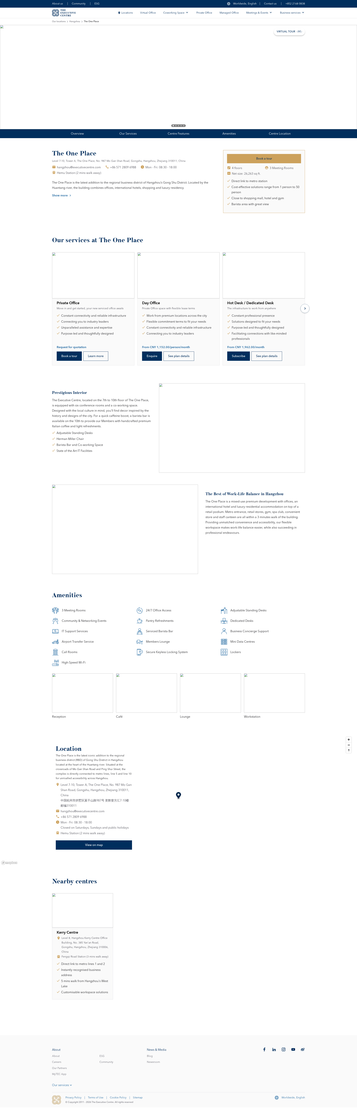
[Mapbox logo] (9, 863)
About (56, 1056)
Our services (60, 1085)
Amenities (229, 133)
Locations (127, 13)
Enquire (152, 356)
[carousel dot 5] (183, 125)
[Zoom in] (348, 739)
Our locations (59, 21)
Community (79, 3)
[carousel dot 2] (176, 125)
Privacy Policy (73, 1097)
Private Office (204, 13)
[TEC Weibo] (302, 1049)
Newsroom (153, 1062)
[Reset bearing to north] (348, 750)
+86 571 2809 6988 (123, 167)
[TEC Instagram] (283, 1049)
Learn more (96, 356)
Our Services (128, 133)
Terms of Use (95, 1097)
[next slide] (342, 77)
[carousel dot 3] (178, 125)
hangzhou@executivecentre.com (79, 167)
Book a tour (264, 158)
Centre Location (280, 133)
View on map (94, 845)
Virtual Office (148, 13)
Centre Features (178, 133)
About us (57, 3)
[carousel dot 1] (173, 125)
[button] (178, 796)
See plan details (178, 356)
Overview (77, 133)
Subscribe (238, 356)
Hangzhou (74, 21)
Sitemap (138, 1097)
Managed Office (229, 13)
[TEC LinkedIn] (274, 1049)
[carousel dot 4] (181, 125)
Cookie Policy (118, 1097)
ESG (96, 3)
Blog (150, 1056)
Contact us (270, 3)
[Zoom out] (348, 745)
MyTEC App (59, 1074)
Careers (56, 1062)
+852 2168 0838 (295, 3)
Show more (60, 195)
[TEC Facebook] (264, 1049)
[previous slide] (15, 77)
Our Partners (59, 1068)
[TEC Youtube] (293, 1049)
